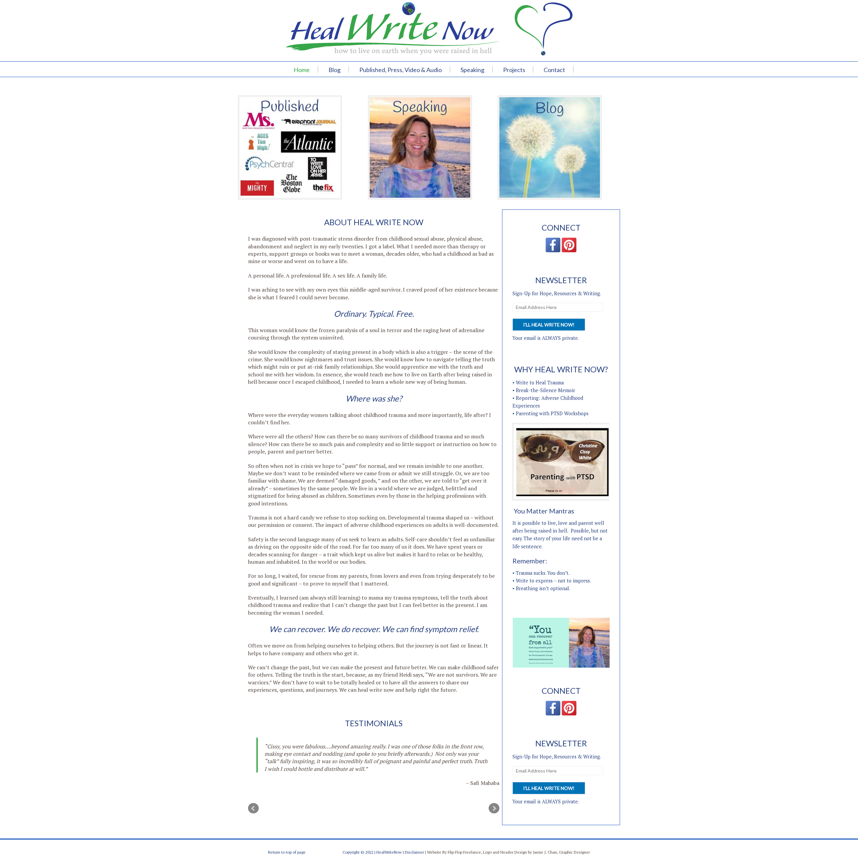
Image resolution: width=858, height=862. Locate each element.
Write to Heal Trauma (540, 382)
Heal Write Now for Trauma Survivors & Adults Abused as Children (429, 20)
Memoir (566, 390)
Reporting (527, 398)
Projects (514, 69)
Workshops (576, 413)
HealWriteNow (389, 852)
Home (302, 69)
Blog (334, 69)
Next (494, 808)
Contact (554, 69)
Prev (253, 808)
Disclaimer (414, 852)
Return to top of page (287, 852)
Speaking (472, 69)
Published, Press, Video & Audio (400, 69)
